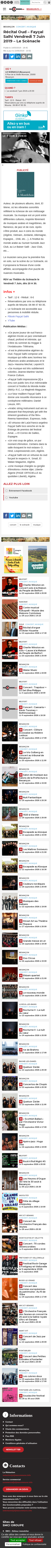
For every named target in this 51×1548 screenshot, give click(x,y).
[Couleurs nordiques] (10, 882)
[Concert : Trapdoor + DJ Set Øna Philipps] (10, 685)
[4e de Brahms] (10, 1048)
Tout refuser (35, 1540)
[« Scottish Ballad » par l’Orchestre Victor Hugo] (10, 1117)
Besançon (9, 27)
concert (13, 525)
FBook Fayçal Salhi (18, 316)
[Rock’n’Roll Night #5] (10, 1159)
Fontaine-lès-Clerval (30, 1390)
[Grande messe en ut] (10, 939)
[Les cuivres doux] (10, 1374)
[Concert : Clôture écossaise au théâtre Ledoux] (10, 727)
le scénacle (25, 525)
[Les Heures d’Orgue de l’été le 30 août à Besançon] (10, 1176)
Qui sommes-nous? (14, 1425)
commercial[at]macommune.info (18, 1482)
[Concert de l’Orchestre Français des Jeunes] (10, 1219)
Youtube (13, 497)
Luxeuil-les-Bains (27, 1004)
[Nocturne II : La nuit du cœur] (10, 1008)
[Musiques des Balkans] (10, 899)
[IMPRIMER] (29, 56)
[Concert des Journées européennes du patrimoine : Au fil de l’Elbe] (10, 1284)
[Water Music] (10, 668)
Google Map (36, 81)
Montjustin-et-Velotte (31, 1238)
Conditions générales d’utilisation (21, 1443)
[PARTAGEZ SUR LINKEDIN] (18, 56)
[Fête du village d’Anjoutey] (10, 1199)
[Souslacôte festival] (10, 1393)
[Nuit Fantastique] (10, 795)
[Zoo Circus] (10, 956)
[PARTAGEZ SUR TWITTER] (12, 56)
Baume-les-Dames (27, 1061)
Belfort (23, 579)
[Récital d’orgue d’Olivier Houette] (10, 628)
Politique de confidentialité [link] (34, 1544)
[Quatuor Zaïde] (10, 1065)
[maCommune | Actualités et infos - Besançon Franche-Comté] (16, 9)
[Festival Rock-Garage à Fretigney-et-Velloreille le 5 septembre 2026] (10, 1261)
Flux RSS (9, 1436)
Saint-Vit (23, 1331)
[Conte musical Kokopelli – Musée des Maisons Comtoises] (10, 605)
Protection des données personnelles (22, 1432)
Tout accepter (17, 1540)
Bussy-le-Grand (27, 1280)
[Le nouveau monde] (10, 990)
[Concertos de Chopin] (10, 1082)
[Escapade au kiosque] (10, 830)
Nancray (23, 602)
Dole (21, 624)
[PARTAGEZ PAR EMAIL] (23, 56)
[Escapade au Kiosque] (10, 864)
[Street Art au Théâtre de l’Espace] (10, 919)
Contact (9, 1422)
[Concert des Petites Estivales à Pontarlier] (10, 1354)
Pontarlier (25, 1351)
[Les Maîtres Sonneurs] (10, 847)
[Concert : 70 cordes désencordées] (10, 1241)
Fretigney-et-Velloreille (31, 1258)
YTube (11, 320)
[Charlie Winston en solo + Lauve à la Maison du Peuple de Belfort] (10, 645)
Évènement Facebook (20, 490)
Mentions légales (13, 1440)
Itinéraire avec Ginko (17, 81)
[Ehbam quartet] (10, 973)
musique (37, 525)
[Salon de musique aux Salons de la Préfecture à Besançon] (10, 773)
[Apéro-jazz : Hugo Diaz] (10, 1139)
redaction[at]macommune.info (17, 1475)
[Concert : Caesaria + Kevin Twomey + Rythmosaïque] (10, 705)
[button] (44, 2)
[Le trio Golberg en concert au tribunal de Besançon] (10, 750)
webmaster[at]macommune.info (17, 1510)
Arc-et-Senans (26, 1215)
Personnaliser (13, 1544)
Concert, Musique (26, 27)
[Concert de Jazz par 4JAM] (10, 1334)
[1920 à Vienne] (10, 812)
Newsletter (13, 1449)
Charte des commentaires (17, 1429)
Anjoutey (24, 1195)
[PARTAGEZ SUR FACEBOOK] (6, 56)
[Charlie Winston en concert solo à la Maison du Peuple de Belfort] (10, 583)
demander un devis (17, 1489)
